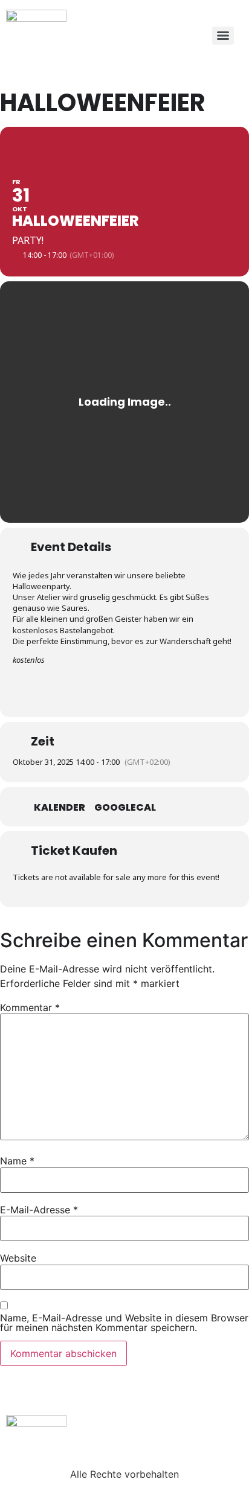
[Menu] (223, 36)
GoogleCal (125, 807)
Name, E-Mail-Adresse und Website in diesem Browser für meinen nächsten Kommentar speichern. (124, 1322)
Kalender (59, 807)
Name (17, 1161)
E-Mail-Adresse (39, 1210)
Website (18, 1258)
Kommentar (30, 1007)
